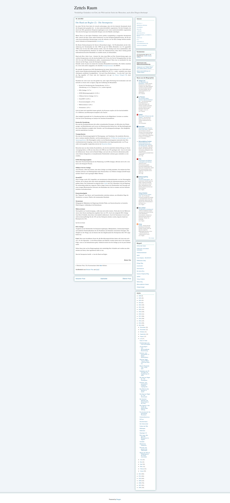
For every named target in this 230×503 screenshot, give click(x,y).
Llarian (139, 31)
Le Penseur (142, 97)
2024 (140, 300)
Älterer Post (127, 279)
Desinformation (143, 421)
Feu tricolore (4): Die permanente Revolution (145, 413)
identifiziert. (100, 41)
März (141, 466)
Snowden (142, 441)
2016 (140, 318)
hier (101, 265)
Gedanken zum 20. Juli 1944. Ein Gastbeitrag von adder (145, 373)
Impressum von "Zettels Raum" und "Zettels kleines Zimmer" (145, 67)
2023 (140, 302)
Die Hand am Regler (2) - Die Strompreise (145, 379)
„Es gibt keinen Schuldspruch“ (146, 209)
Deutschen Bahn (106, 144)
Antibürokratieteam (142, 252)
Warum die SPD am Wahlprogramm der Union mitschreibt (145, 455)
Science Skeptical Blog (143, 274)
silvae (140, 224)
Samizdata (141, 126)
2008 (140, 483)
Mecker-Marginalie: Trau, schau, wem (145, 367)
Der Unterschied (144, 424)
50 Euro (142, 419)
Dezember (143, 327)
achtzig (140, 225)
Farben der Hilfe (144, 426)
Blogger (118, 499)
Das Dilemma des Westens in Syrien (144, 390)
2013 (140, 325)
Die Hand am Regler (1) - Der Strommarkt (145, 395)
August (142, 336)
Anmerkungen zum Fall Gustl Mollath (145, 343)
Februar (142, 469)
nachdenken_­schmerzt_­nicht (144, 35)
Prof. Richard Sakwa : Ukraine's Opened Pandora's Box (146, 100)
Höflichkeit (142, 430)
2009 (140, 480)
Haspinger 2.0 (143, 433)
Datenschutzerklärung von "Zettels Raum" (143, 71)
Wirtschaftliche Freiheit (145, 141)
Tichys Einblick (143, 193)
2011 (140, 476)
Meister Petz (141, 33)
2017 (140, 316)
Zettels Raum (85, 7)
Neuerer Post (80, 279)
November (143, 329)
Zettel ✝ (139, 23)
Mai (141, 462)
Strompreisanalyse (108, 65)
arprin (138, 255)
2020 (140, 309)
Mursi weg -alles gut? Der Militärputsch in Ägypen (144, 437)
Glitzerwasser (140, 268)
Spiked (140, 114)
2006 (140, 487)
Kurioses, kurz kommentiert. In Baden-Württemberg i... (144, 355)
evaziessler (140, 266)
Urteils (106, 183)
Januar (142, 471)
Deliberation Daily (141, 260)
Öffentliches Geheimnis (143, 444)
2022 (140, 305)
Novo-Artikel (142, 208)
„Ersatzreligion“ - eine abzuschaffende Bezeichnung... (144, 349)
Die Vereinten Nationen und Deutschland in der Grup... (144, 401)
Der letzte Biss (140, 271)
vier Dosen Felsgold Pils (119, 75)
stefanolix (140, 41)
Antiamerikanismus (145, 417)
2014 (140, 323)
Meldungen (142, 428)
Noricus (139, 37)
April (141, 464)
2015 (140, 321)
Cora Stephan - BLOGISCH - (144, 258)
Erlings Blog (140, 263)
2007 (140, 485)
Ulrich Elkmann (142, 45)
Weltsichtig (139, 281)
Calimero (140, 27)
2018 (140, 314)
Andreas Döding (142, 25)
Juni (141, 459)
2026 (140, 296)
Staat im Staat (143, 340)
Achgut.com (142, 80)
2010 (140, 478)
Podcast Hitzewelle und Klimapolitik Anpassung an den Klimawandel (145, 144)
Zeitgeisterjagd (140, 287)
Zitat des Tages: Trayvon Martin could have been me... (145, 361)
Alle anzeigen (151, 238)
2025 (140, 298)
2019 (140, 311)
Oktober (142, 332)
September (143, 334)
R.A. (138, 39)
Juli (141, 338)
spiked (138, 276)
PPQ (140, 159)
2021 (140, 307)
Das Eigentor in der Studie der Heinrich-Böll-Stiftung (145, 407)
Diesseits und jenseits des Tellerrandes (143, 449)
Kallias (139, 29)
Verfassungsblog (143, 176)
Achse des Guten (141, 246)
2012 (140, 474)
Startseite (103, 279)
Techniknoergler (142, 43)
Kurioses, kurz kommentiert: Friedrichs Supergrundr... (144, 384)
